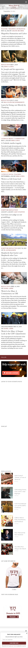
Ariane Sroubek (18, 31)
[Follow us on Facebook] (13, 357)
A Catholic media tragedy (11, 143)
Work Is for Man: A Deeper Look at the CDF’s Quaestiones (13, 332)
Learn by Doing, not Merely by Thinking (13, 106)
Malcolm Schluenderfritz (14, 102)
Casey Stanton (19, 212)
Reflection (5, 65)
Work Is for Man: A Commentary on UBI (9, 292)
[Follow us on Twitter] (16, 357)
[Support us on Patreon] (26, 357)
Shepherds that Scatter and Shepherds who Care (11, 254)
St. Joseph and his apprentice (12, 69)
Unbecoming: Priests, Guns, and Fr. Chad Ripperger (20, 491)
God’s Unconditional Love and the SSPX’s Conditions (20, 505)
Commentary (19, 139)
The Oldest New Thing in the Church (20, 548)
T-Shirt (14, 589)
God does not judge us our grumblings (11, 215)
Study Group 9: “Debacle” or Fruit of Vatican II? (20, 477)
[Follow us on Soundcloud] (23, 357)
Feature (4, 29)
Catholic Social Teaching (11, 174)
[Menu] (26, 2)
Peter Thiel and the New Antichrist (20, 534)
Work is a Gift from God (11, 179)
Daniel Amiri (8, 288)
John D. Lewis (9, 67)
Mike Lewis (15, 141)
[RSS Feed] (21, 357)
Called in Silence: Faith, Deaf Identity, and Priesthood (20, 520)
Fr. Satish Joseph (10, 250)
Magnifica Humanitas (17, 29)
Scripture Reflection (9, 210)
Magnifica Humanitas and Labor (14, 33)
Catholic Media (7, 139)
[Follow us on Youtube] (18, 357)
